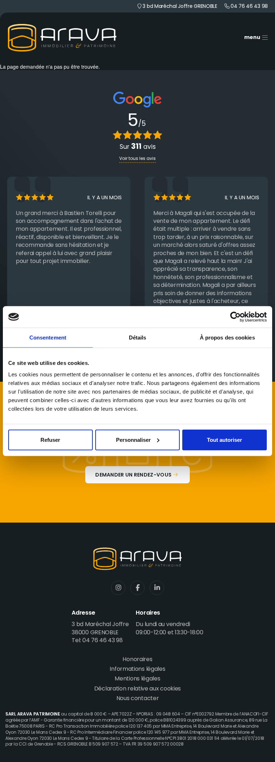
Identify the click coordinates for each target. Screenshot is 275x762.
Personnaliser (133, 439)
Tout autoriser (224, 439)
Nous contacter (137, 699)
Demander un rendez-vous (133, 475)
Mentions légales (137, 679)
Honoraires (137, 660)
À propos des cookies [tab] (227, 337)
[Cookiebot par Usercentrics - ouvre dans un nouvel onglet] (235, 317)
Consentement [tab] (47, 337)
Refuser (50, 439)
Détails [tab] (137, 337)
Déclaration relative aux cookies (137, 689)
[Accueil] (62, 37)
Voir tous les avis (137, 158)
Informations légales (137, 669)
